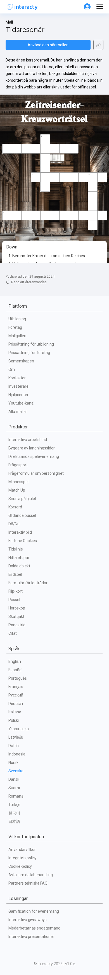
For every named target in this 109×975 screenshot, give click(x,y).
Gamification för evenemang (33, 911)
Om (11, 369)
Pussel (14, 599)
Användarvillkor (22, 849)
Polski (13, 720)
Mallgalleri (17, 336)
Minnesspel (18, 481)
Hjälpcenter (18, 394)
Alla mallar (17, 411)
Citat (12, 633)
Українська (18, 729)
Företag (15, 327)
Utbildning (17, 319)
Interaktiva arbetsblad (27, 439)
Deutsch (15, 703)
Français (15, 686)
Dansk (13, 779)
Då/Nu (14, 524)
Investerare (18, 386)
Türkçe (14, 804)
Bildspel (15, 574)
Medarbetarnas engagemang (34, 928)
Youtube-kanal (21, 403)
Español (15, 670)
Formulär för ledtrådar (28, 583)
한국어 (14, 813)
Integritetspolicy (22, 858)
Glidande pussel (22, 515)
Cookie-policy (20, 866)
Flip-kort (15, 591)
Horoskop (16, 608)
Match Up (16, 490)
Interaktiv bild (20, 532)
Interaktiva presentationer (31, 936)
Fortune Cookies (22, 540)
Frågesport (18, 465)
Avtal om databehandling (30, 875)
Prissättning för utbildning (31, 344)
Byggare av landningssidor (31, 448)
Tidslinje (15, 549)
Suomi (14, 788)
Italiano (14, 712)
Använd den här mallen (48, 45)
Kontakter (17, 378)
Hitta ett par (18, 557)
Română (15, 796)
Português (17, 678)
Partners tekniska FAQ (28, 883)
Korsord (15, 507)
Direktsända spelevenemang (33, 456)
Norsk (13, 762)
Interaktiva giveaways (27, 919)
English (14, 661)
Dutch (13, 745)
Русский (15, 695)
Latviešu (15, 737)
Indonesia (16, 754)
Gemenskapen (21, 361)
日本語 (14, 821)
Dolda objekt (19, 566)
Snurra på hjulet (22, 498)
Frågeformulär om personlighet (36, 473)
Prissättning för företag (29, 352)
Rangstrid (16, 625)
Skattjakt (16, 616)
